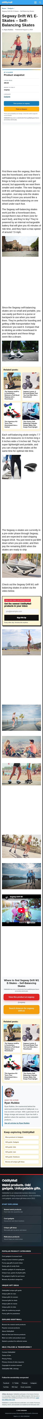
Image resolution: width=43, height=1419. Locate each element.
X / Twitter (15, 1383)
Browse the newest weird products (14, 1324)
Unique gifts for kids (9, 1307)
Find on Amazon (21, 109)
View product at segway (21, 103)
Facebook (6, 1383)
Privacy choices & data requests (13, 1362)
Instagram (33, 1383)
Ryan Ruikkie (8, 29)
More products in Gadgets (14, 1137)
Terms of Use (6, 1355)
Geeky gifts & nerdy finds (10, 1266)
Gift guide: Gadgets (12, 1142)
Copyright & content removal (12, 1365)
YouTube (6, 1387)
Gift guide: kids (10, 1147)
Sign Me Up (21, 618)
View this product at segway (21, 997)
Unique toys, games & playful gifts (14, 1273)
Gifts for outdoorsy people (11, 1310)
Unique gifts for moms (9, 1304)
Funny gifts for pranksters (11, 1313)
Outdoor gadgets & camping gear (13, 1269)
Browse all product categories (12, 1279)
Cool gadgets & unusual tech (12, 1256)
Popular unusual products (11, 1328)
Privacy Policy (7, 1358)
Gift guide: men (10, 1152)
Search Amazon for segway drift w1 (21, 1009)
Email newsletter (26, 1387)
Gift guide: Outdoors (12, 1157)
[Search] (40, 2)
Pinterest (24, 1383)
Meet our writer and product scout (13, 1338)
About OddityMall (8, 1331)
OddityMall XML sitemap (10, 1368)
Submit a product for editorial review (14, 1341)
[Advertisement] (21, 147)
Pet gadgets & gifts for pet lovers (13, 1276)
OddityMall (9, 1180)
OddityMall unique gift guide (12, 1290)
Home (4, 8)
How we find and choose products (14, 1334)
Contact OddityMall (8, 1352)
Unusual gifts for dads (9, 1300)
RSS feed (15, 1387)
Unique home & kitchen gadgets (13, 1259)
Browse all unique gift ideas (14, 1162)
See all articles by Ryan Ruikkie (17, 1123)
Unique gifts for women (10, 1297)
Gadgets (11, 8)
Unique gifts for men (9, 1294)
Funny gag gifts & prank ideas (12, 1263)
